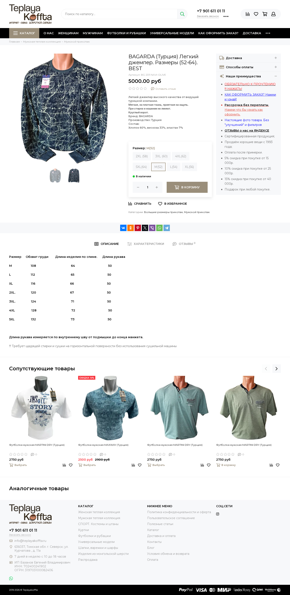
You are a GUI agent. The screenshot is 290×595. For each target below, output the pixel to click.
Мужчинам (93, 33)
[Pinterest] (138, 228)
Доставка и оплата (161, 536)
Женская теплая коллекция (99, 512)
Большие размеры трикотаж (163, 212)
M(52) (158, 167)
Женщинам (68, 33)
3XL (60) (161, 156)
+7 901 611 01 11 (211, 11)
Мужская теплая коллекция (99, 518)
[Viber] (152, 228)
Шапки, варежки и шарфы (98, 548)
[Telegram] (166, 228)
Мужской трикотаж (197, 212)
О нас (49, 33)
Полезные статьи (160, 524)
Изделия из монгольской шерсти (103, 554)
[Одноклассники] (130, 228)
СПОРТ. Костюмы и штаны (98, 524)
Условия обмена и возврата (168, 554)
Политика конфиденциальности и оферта (179, 512)
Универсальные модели (172, 33)
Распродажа (87, 560)
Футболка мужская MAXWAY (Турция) (103, 444)
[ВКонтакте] (123, 228)
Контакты (154, 542)
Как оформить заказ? (218, 33)
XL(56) (189, 167)
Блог (150, 548)
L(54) (173, 167)
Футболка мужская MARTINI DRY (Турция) (37, 444)
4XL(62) (180, 156)
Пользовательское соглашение (171, 518)
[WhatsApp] (159, 228)
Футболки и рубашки (126, 33)
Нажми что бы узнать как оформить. (247, 109)
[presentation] (266, 368)
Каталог (27, 33)
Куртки (83, 530)
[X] (145, 228)
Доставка (252, 33)
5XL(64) (141, 167)
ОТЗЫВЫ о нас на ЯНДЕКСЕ (247, 130)
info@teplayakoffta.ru (30, 541)
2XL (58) (142, 156)
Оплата (152, 560)
